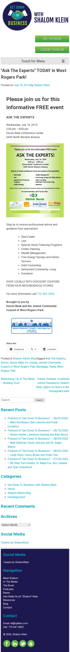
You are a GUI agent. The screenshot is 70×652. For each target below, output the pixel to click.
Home (11, 489)
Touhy (52, 366)
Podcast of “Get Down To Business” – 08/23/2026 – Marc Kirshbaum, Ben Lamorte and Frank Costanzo (38, 422)
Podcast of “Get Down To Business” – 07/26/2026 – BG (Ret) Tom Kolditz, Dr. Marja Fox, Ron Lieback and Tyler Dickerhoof (38, 463)
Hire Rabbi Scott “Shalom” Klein (20, 596)
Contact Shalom (52, 49)
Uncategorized (16, 497)
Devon (4, 362)
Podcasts (8, 589)
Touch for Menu (33, 61)
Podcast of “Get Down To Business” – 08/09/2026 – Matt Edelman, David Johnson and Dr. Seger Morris (38, 442)
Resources (9, 600)
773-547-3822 (16, 627)
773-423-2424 (45, 293)
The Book (8, 585)
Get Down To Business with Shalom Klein (32, 484)
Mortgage (42, 366)
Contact (7, 607)
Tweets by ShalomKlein (15, 542)
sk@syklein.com (19, 623)
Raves (6, 592)
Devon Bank (17, 362)
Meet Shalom (10, 578)
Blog (5, 603)
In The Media (10, 581)
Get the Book (52, 38)
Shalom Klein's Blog (24, 358)
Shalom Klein (42, 85)
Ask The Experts (55, 358)
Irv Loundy (31, 362)
